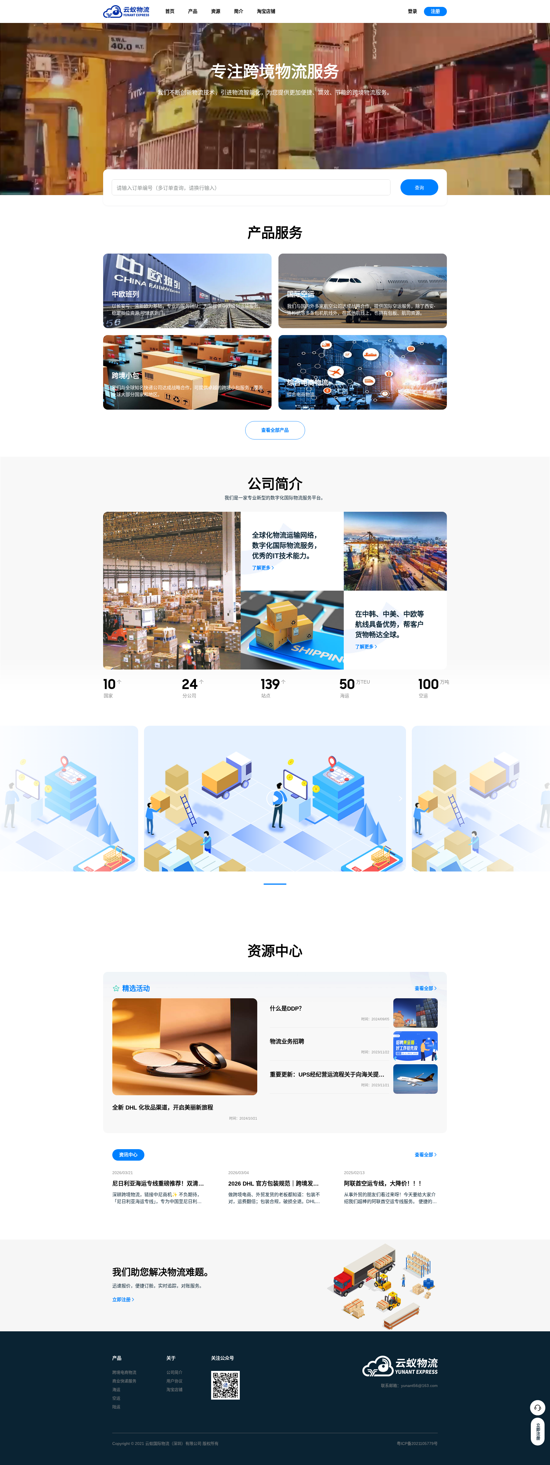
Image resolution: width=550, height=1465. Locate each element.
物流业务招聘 (287, 1041)
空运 (116, 1398)
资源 (215, 11)
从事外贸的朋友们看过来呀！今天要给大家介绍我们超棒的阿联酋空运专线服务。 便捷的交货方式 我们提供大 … (390, 1201)
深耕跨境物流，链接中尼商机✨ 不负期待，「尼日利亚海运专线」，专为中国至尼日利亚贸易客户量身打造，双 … (157, 1201)
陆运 (116, 1406)
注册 (435, 11)
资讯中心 (128, 1154)
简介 (238, 11)
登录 (412, 11)
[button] (275, 884)
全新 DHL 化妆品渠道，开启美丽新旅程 (162, 1107)
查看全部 (424, 988)
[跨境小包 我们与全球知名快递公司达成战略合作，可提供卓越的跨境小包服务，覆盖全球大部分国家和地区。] (187, 338)
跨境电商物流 (124, 1372)
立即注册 (121, 1299)
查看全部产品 (275, 430)
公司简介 (174, 1372)
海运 (116, 1389)
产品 (192, 11)
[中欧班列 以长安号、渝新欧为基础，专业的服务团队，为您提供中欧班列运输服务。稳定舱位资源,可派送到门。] (187, 256)
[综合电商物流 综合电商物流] (362, 338)
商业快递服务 (124, 1381)
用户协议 (174, 1381)
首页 (169, 11)
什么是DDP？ (287, 1008)
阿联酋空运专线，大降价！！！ (384, 1183)
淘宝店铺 (266, 11)
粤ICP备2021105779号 (417, 1443)
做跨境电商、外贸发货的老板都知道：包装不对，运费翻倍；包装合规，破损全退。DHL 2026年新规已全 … (274, 1201)
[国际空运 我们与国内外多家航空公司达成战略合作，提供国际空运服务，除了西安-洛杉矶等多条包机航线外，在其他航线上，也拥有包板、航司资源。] (362, 256)
